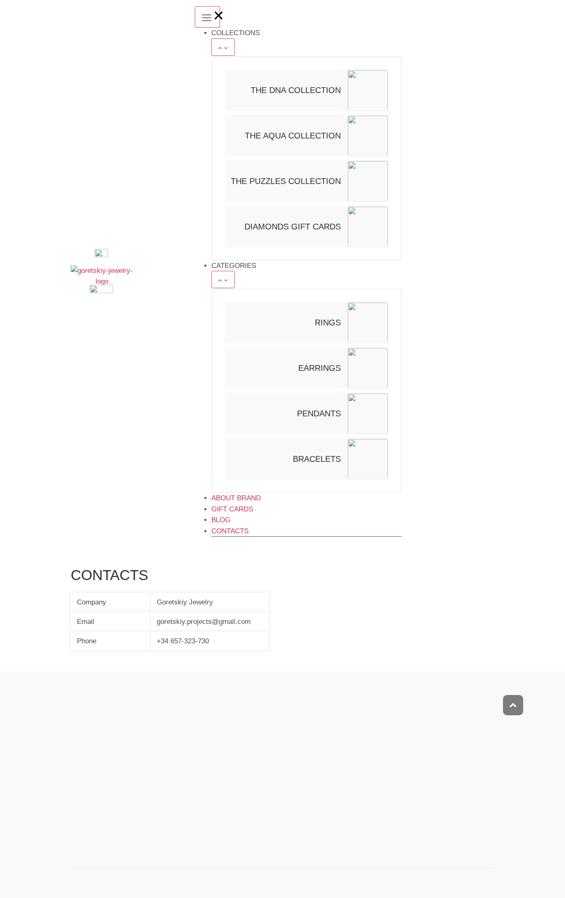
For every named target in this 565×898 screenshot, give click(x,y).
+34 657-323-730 (183, 641)
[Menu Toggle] (207, 17)
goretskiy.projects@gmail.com (204, 622)
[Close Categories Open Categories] (223, 279)
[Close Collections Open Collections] (223, 47)
